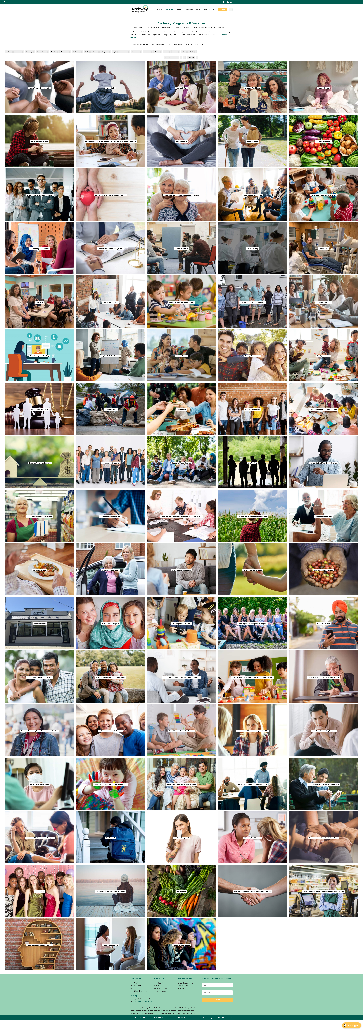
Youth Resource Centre (181, 945)
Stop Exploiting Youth (181, 838)
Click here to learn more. (143, 1001)
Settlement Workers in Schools (111, 731)
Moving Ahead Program (110, 624)
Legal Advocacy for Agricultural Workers (252, 516)
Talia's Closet (39, 891)
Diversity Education (111, 302)
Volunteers (138, 985)
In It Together (252, 463)
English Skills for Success (110, 356)
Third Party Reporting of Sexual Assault (110, 891)
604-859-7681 (159, 983)
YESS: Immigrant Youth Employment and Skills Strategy (323, 891)
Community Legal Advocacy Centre (110, 249)
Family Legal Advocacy (39, 409)
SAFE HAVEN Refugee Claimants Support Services (181, 677)
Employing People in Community (252, 302)
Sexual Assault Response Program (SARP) (252, 731)
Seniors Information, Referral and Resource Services (39, 731)
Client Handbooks (140, 991)
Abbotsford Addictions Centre (39, 88)
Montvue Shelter (39, 624)
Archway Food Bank (252, 88)
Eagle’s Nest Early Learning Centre (181, 302)
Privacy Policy (183, 1017)
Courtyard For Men (181, 249)
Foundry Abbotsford (252, 409)
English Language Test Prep (39, 356)
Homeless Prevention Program (39, 463)
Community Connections (40, 249)
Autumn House (323, 88)
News (205, 9)
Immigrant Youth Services (181, 463)
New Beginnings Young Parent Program (253, 624)
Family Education (323, 356)
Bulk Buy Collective (323, 141)
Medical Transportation (110, 570)
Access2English (181, 88)
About (159, 9)
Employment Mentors (323, 302)
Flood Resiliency (110, 409)
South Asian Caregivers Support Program (181, 784)
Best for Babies (181, 141)
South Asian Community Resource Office (252, 784)
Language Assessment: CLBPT (110, 516)
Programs (170, 9)
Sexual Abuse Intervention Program (181, 731)
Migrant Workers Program (323, 570)
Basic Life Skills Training (39, 141)
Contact (212, 9)
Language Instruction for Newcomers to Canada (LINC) (182, 516)
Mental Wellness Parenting (252, 570)
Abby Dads (110, 88)
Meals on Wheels (39, 570)
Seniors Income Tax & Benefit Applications (323, 677)
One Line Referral (323, 624)
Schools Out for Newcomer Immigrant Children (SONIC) (252, 677)
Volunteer (189, 9)
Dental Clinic (323, 249)
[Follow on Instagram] (139, 1017)
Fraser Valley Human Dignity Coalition (323, 409)
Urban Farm (181, 891)
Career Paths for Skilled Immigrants (39, 195)
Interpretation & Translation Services (323, 463)
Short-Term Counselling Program (323, 731)
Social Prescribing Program (39, 784)
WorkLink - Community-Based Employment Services (252, 891)
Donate (222, 9)
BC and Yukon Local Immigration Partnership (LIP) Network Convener (110, 141)
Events (178, 9)
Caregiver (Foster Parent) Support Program (110, 195)
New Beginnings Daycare (181, 624)
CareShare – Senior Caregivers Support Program (181, 195)
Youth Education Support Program (39, 945)
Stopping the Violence (252, 838)
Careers (230, 2)
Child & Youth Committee (252, 195)
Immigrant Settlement (111, 463)
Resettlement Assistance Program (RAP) (110, 677)
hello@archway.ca (161, 986)
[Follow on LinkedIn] (144, 1017)
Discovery (39, 302)
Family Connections (252, 356)
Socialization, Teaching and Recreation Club (110, 784)
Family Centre (181, 356)
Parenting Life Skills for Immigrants (39, 677)
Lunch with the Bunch (323, 516)
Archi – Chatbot (160, 991)
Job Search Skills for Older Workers (39, 516)
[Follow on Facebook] (135, 1017)
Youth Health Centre (110, 945)
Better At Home (252, 141)
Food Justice (181, 409)
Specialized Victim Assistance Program (39, 838)
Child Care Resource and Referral (323, 195)
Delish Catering (252, 249)
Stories (198, 9)
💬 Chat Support (351, 1025)
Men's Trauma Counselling (181, 570)
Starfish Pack (110, 838)
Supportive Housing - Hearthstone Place (323, 838)
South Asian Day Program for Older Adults (323, 784)
